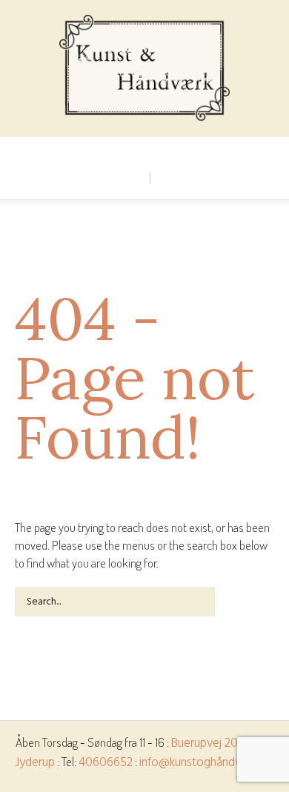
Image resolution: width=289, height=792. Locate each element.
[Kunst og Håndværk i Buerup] (144, 68)
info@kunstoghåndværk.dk (206, 763)
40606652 (106, 763)
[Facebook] (143, 149)
